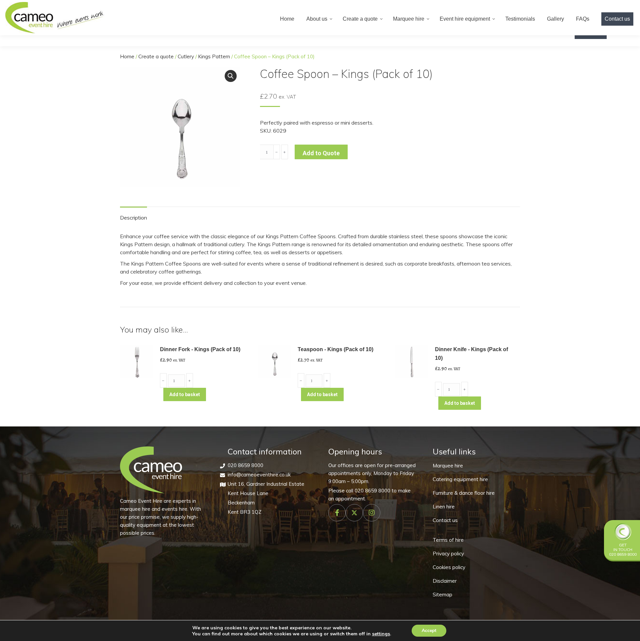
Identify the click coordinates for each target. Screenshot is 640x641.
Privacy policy (448, 553)
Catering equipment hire (460, 479)
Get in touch (622, 547)
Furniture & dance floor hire (464, 493)
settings (381, 634)
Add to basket (184, 394)
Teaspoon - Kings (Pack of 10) (335, 349)
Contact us (445, 520)
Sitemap (442, 594)
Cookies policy (449, 567)
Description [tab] (133, 217)
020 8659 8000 (245, 465)
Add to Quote (321, 153)
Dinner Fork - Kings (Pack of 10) (200, 349)
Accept (429, 630)
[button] (231, 76)
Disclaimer (445, 581)
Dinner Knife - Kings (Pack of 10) (471, 353)
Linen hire (444, 506)
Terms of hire (448, 540)
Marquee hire (448, 465)
